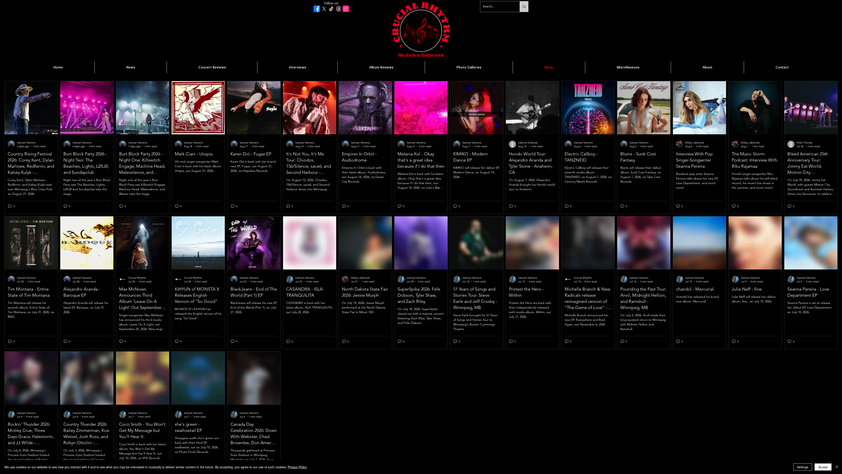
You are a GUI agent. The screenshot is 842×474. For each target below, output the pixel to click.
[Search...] (524, 6)
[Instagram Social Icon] (346, 8)
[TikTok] (331, 8)
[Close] (836, 466)
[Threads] (338, 8)
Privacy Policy (297, 467)
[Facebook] (317, 8)
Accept (823, 467)
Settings (802, 467)
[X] (324, 8)
